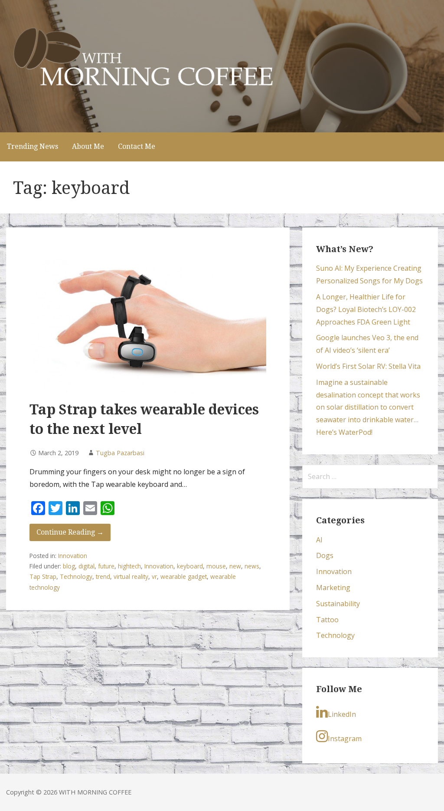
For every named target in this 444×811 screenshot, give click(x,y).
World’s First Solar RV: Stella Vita (368, 366)
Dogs (324, 555)
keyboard (190, 566)
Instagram (345, 738)
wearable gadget (183, 576)
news (252, 566)
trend (103, 576)
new (235, 566)
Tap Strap (42, 576)
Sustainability (338, 603)
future (106, 566)
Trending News (32, 146)
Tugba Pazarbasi (120, 453)
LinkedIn (342, 714)
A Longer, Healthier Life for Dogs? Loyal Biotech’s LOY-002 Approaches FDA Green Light (366, 309)
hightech (129, 566)
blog (69, 566)
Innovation (72, 556)
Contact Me (136, 146)
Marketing (333, 587)
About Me (88, 146)
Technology (76, 576)
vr (154, 576)
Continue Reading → (70, 532)
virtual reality (131, 576)
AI (319, 540)
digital (86, 566)
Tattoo (327, 619)
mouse (216, 566)
